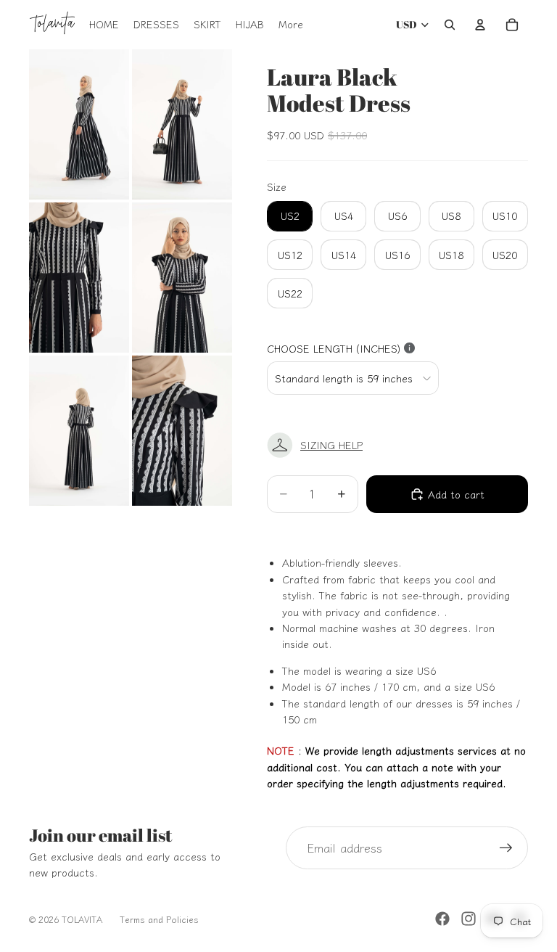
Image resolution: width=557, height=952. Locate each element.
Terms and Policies (159, 919)
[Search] (450, 25)
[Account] (480, 25)
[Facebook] (442, 918)
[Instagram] (468, 918)
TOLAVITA (82, 919)
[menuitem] (290, 24)
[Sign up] (506, 848)
